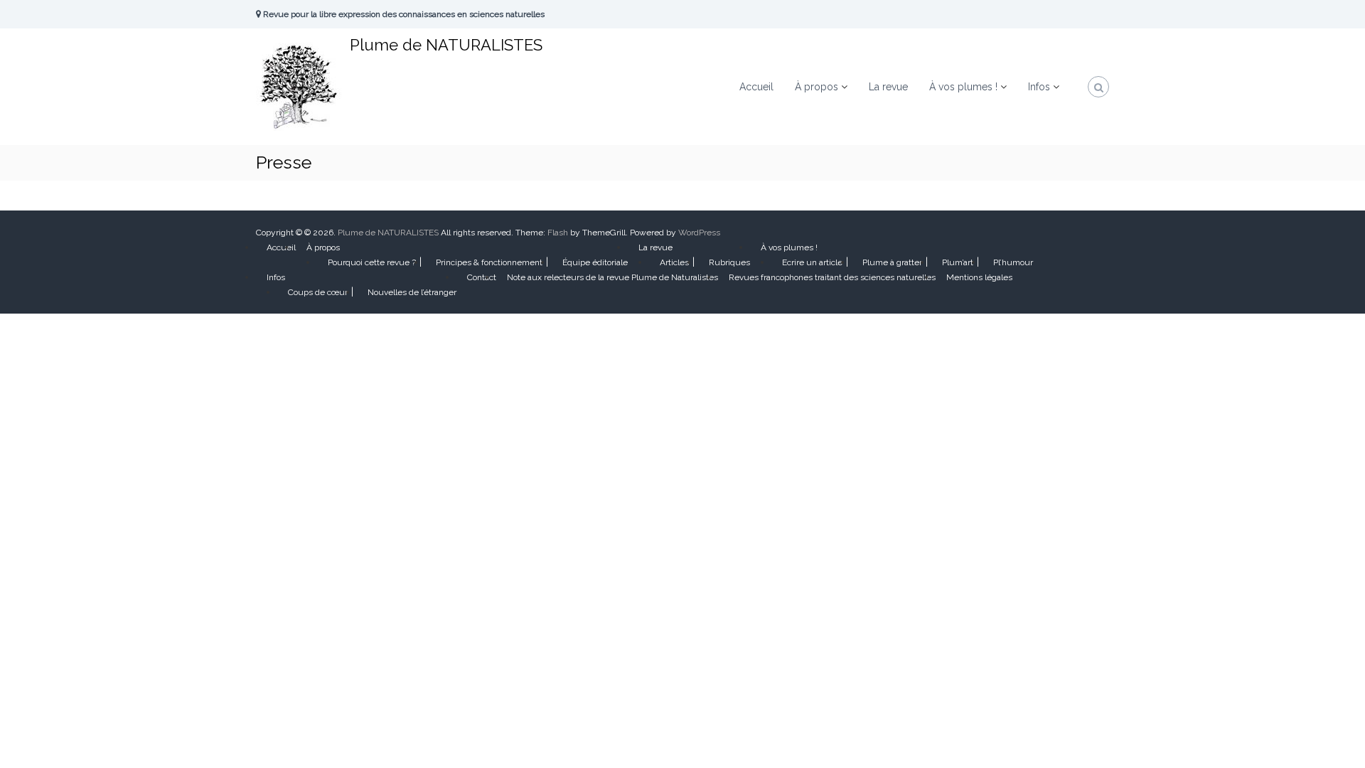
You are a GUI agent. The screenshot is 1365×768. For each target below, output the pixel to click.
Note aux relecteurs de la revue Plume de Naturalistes (612, 277)
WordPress (699, 233)
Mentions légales (979, 277)
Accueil (756, 86)
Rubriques (729, 262)
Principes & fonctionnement (489, 262)
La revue (888, 86)
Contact (481, 277)
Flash (557, 233)
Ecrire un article (812, 262)
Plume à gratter (892, 262)
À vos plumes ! (963, 86)
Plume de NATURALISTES (446, 45)
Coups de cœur (318, 292)
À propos (816, 86)
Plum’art (957, 262)
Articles (674, 262)
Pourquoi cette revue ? (372, 262)
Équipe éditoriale (595, 262)
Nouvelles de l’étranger (412, 292)
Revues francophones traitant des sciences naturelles (832, 277)
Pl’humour (1013, 262)
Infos (1039, 86)
